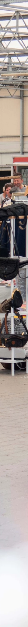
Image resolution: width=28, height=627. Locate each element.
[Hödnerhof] (7, 3)
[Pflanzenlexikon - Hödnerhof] (2, 3)
